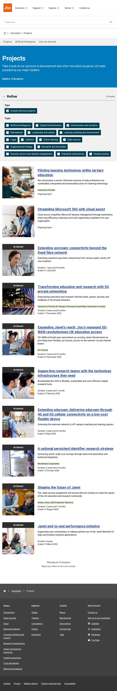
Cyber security (9, 618)
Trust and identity (11, 663)
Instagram (96, 629)
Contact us (84, 8)
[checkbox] (21, 111)
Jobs (62, 634)
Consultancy (37, 624)
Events (35, 629)
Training (35, 618)
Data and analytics (11, 629)
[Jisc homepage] (8, 8)
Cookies (7, 683)
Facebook (95, 634)
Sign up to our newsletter (99, 618)
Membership (65, 618)
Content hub (65, 629)
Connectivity (9, 612)
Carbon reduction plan (51, 683)
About (62, 612)
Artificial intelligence (25, 41)
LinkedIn (95, 624)
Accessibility (70, 683)
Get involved (65, 624)
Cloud (6, 624)
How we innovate (47, 41)
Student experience (12, 658)
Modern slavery (31, 683)
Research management (14, 643)
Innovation (15, 33)
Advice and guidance (12, 669)
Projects (28, 33)
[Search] (111, 22)
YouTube (95, 640)
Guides (35, 612)
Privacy (17, 683)
